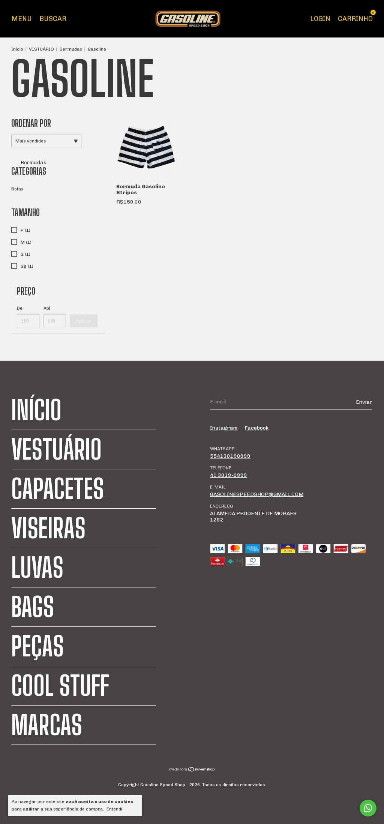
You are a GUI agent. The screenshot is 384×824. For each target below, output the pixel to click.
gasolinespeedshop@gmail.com (256, 494)
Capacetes (57, 489)
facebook (256, 428)
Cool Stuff (60, 685)
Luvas (37, 567)
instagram (224, 428)
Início (17, 49)
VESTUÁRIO (41, 49)
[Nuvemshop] (192, 770)
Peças (37, 646)
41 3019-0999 (228, 475)
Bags (32, 607)
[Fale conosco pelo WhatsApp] (368, 808)
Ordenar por (31, 123)
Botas (17, 189)
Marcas (46, 725)
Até (47, 308)
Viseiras (48, 528)
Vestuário (56, 449)
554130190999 (230, 456)
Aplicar (84, 321)
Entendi (114, 809)
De (19, 308)
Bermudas (71, 49)
